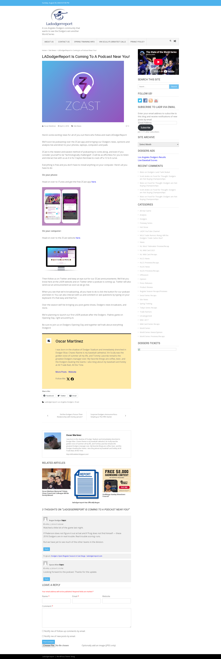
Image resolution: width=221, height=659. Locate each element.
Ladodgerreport (51, 402)
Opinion (143, 279)
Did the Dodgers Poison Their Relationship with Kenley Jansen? (70, 415)
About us (49, 41)
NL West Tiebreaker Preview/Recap (154, 246)
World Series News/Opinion (151, 332)
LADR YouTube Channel (150, 231)
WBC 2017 (144, 320)
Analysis (143, 215)
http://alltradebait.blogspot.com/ (77, 454)
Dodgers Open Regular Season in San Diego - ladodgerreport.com (76, 556)
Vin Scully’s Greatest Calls (112, 41)
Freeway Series (146, 223)
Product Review (146, 287)
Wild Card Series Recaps (150, 324)
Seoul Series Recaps (148, 295)
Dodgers (143, 219)
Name (45, 596)
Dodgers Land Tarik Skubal (158, 172)
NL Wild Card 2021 (147, 250)
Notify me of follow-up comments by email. (64, 631)
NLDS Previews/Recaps (149, 271)
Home (44, 50)
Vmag (73, 656)
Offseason (144, 275)
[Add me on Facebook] (72, 379)
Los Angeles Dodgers (66, 402)
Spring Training (146, 303)
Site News (52, 50)
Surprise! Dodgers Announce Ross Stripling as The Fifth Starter (104, 415)
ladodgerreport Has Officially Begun (86, 502)
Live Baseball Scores (147, 160)
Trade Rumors (146, 312)
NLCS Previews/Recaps (149, 262)
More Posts (61, 371)
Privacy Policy (137, 41)
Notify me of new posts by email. (59, 636)
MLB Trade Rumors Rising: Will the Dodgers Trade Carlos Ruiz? (154, 236)
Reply (47, 549)
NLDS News (145, 266)
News (142, 242)
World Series (145, 328)
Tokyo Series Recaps (148, 307)
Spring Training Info (84, 41)
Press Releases (146, 283)
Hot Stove (144, 227)
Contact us (64, 41)
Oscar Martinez (50, 126)
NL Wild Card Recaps (148, 254)
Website (72, 371)
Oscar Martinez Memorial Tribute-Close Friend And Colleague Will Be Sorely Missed (55, 493)
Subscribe (145, 127)
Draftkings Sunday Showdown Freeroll (114, 495)
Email (75, 596)
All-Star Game (145, 211)
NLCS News (145, 258)
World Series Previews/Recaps (152, 336)
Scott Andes (145, 176)
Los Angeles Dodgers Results (152, 157)
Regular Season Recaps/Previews (153, 291)
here (93, 181)
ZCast (77, 402)
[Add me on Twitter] (68, 379)
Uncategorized (146, 316)
